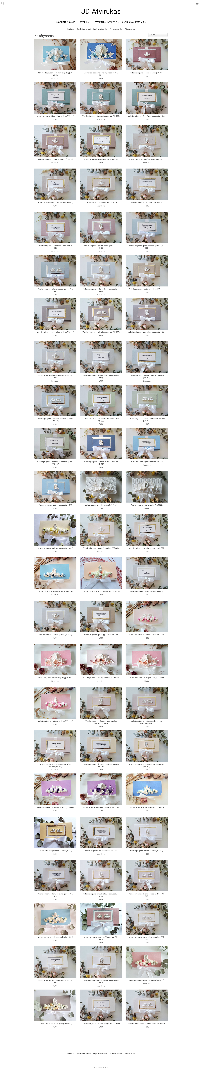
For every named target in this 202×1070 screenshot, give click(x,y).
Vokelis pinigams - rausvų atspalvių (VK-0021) (101, 678)
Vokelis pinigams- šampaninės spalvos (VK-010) (146, 1023)
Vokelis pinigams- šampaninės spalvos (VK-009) (101, 1023)
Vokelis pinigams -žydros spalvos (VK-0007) (147, 807)
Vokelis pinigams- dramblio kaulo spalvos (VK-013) (55, 895)
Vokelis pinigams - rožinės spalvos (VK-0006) (55, 721)
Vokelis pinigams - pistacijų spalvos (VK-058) (101, 635)
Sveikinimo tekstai (84, 29)
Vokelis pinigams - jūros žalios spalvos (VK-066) (146, 116)
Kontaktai (70, 29)
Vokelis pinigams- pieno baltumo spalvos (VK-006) (55, 981)
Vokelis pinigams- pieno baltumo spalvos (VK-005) (146, 938)
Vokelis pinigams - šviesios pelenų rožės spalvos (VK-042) (146, 722)
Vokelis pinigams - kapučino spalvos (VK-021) (146, 159)
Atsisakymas (130, 29)
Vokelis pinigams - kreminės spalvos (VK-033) (101, 548)
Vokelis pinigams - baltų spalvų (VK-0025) (101, 505)
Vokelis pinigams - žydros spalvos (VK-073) (55, 505)
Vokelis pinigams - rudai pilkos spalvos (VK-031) (146, 332)
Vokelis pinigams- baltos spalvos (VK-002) (146, 851)
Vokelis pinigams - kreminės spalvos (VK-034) (146, 548)
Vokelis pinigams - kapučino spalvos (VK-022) (55, 202)
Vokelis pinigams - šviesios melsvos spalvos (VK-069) (55, 420)
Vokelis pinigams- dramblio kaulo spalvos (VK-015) (146, 895)
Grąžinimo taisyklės (100, 29)
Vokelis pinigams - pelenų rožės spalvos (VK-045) (55, 247)
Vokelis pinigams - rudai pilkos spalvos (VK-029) (55, 332)
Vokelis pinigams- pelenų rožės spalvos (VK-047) (101, 938)
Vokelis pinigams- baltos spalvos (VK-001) (101, 851)
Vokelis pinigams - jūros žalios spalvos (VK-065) (101, 116)
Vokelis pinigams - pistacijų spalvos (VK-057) (146, 289)
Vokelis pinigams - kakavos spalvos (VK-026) (101, 159)
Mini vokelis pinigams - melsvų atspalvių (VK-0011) (55, 74)
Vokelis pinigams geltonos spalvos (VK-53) (55, 851)
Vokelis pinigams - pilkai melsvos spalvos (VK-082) (101, 290)
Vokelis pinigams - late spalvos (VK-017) (101, 202)
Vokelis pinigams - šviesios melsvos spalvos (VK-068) (146, 376)
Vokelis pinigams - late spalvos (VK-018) (146, 202)
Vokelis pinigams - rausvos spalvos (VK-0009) (146, 635)
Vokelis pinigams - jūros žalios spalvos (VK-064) (55, 116)
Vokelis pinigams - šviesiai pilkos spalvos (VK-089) (101, 376)
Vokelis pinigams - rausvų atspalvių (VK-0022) (146, 678)
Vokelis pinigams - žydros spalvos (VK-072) (146, 462)
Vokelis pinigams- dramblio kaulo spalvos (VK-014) (101, 895)
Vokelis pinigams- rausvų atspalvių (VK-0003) (146, 980)
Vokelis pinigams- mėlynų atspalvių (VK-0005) (55, 937)
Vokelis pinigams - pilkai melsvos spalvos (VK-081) (55, 290)
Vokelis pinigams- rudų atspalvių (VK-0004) (55, 1023)
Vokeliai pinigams (65, 22)
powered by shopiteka (101, 1067)
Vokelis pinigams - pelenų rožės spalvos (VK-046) (101, 247)
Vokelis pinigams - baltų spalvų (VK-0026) (147, 505)
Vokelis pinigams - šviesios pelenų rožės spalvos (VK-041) (101, 722)
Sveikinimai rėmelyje (133, 22)
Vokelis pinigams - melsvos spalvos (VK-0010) (55, 591)
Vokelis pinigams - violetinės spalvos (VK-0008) (55, 807)
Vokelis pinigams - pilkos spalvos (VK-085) (55, 635)
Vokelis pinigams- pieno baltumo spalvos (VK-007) (101, 981)
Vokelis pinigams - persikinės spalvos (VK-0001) (101, 591)
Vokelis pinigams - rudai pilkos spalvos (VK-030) (101, 332)
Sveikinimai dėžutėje (106, 22)
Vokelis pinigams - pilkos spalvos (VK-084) (146, 591)
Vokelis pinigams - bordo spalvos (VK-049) (146, 73)
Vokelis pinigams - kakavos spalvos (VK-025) (55, 159)
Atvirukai (85, 22)
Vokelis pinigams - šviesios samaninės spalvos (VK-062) (55, 463)
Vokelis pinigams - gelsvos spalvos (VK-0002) (55, 548)
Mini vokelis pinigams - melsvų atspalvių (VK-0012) (101, 74)
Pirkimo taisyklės (116, 29)
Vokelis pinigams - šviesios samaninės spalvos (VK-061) (146, 420)
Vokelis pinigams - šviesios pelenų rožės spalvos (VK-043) (55, 765)
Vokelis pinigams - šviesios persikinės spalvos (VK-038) (146, 765)
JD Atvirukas (101, 11)
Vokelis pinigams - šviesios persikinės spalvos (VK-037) (101, 765)
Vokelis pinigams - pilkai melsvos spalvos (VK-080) (146, 247)
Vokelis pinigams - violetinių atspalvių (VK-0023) (101, 807)
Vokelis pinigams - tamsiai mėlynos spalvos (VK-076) (101, 463)
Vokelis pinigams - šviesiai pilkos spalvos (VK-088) (55, 376)
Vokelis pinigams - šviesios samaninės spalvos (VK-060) (101, 420)
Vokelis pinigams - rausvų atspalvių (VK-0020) (55, 678)
